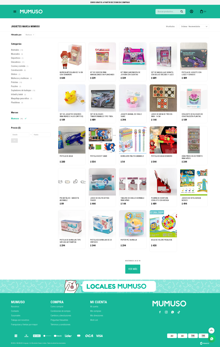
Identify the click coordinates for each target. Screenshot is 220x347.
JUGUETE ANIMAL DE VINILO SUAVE (131, 115)
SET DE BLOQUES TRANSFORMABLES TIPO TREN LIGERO (101, 115)
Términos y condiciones (60, 324)
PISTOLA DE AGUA (66, 156)
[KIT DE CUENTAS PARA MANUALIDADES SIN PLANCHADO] (102, 56)
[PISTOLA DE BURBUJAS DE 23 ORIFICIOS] (102, 223)
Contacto (15, 311)
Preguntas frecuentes (59, 320)
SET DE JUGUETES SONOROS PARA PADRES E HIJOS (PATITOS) (71, 115)
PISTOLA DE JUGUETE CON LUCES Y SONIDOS (191, 73)
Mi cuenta (94, 306)
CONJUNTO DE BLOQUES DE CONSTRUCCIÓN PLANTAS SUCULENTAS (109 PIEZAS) (192, 115)
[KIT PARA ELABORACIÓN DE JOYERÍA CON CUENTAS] (132, 56)
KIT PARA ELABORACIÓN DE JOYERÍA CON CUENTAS (130, 73)
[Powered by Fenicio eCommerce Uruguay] (204, 343)
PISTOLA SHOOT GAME (98, 156)
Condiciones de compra (60, 311)
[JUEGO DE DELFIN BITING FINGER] (102, 182)
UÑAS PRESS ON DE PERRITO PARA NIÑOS (192, 157)
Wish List (94, 320)
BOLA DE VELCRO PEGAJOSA (161, 240)
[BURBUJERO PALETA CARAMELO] (132, 140)
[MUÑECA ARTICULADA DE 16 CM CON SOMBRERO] (71, 56)
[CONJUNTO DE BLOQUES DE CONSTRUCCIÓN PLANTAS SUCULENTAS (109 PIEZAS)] (193, 98)
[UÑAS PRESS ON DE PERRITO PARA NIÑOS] (193, 140)
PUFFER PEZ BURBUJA (129, 240)
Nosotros (15, 306)
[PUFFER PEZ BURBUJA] (132, 223)
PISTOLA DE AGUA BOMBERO (161, 156)
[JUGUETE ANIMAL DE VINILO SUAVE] (132, 98)
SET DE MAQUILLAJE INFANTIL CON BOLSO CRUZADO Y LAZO (162, 73)
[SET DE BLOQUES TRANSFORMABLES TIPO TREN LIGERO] (102, 98)
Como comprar (57, 306)
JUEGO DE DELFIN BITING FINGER (99, 199)
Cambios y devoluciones (61, 315)
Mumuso (29, 35)
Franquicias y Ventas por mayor (24, 324)
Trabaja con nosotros (20, 320)
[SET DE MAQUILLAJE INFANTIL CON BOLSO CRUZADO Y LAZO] (163, 56)
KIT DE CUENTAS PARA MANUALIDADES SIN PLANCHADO (102, 73)
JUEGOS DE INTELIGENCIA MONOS (191, 199)
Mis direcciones (96, 315)
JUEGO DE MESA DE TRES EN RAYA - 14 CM (161, 115)
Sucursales (15, 315)
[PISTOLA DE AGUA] (71, 140)
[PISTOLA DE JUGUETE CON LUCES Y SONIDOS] (193, 56)
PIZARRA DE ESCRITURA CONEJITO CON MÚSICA (160, 199)
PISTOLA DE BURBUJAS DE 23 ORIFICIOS (101, 241)
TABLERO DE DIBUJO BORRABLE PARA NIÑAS (132, 199)
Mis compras (95, 311)
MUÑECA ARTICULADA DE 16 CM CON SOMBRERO (71, 73)
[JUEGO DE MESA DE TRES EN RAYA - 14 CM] (163, 98)
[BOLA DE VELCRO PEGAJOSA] (163, 223)
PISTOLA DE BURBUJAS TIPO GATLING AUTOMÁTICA (70, 241)
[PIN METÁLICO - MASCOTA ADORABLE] (71, 182)
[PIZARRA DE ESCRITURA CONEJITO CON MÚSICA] (163, 182)
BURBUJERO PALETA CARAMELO (132, 156)
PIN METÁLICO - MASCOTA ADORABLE (69, 199)
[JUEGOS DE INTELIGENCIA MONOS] (193, 182)
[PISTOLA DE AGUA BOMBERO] (163, 140)
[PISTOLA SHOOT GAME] (102, 140)
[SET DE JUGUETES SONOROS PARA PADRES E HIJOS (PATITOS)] (71, 98)
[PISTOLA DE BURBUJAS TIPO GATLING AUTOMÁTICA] (71, 223)
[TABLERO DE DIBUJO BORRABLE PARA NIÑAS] (132, 182)
